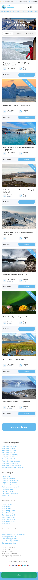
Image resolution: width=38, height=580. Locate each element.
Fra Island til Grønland (9, 485)
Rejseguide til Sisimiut (9, 457)
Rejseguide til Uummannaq (11, 461)
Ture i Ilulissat (6, 509)
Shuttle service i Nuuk (9, 543)
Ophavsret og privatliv (9, 539)
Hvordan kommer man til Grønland (13, 534)
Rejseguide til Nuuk (8, 448)
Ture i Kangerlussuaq (9, 511)
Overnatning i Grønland (10, 493)
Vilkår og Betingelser (9, 537)
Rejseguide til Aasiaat (9, 452)
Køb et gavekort (7, 495)
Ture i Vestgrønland (8, 517)
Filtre (19, 575)
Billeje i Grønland (7, 491)
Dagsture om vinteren (9, 483)
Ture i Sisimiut (6, 523)
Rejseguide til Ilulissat (9, 450)
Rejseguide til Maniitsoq (10, 463)
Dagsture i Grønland (8, 478)
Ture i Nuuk (6, 506)
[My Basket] (31, 7)
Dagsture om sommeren (10, 481)
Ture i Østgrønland (8, 515)
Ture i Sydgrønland (8, 519)
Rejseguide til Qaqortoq (9, 455)
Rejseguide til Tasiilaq (9, 459)
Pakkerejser (6, 476)
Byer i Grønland (7, 504)
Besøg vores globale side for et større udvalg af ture (20, 11)
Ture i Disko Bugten (8, 513)
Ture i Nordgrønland (9, 521)
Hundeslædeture (7, 489)
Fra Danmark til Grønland (10, 487)
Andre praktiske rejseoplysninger (13, 467)
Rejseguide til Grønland (9, 446)
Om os (4, 532)
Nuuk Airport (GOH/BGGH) (11, 541)
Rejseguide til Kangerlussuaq (11, 465)
